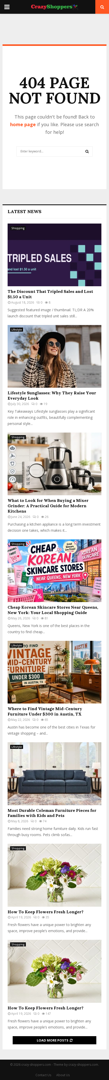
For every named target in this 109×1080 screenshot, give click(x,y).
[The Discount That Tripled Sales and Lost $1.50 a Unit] (54, 255)
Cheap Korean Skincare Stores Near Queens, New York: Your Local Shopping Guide (53, 610)
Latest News (24, 211)
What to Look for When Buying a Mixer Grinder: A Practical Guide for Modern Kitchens (48, 506)
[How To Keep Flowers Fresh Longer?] (54, 875)
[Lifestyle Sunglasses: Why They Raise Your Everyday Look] (54, 356)
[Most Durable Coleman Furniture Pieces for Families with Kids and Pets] (54, 773)
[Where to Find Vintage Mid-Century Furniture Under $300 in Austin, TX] (54, 672)
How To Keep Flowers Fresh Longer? (45, 911)
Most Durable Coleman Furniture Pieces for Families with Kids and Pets (52, 813)
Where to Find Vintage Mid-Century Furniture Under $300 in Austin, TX (45, 711)
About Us (63, 1075)
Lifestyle (16, 329)
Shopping (18, 228)
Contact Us (43, 1075)
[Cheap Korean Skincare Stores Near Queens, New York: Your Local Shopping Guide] (54, 570)
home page (23, 124)
